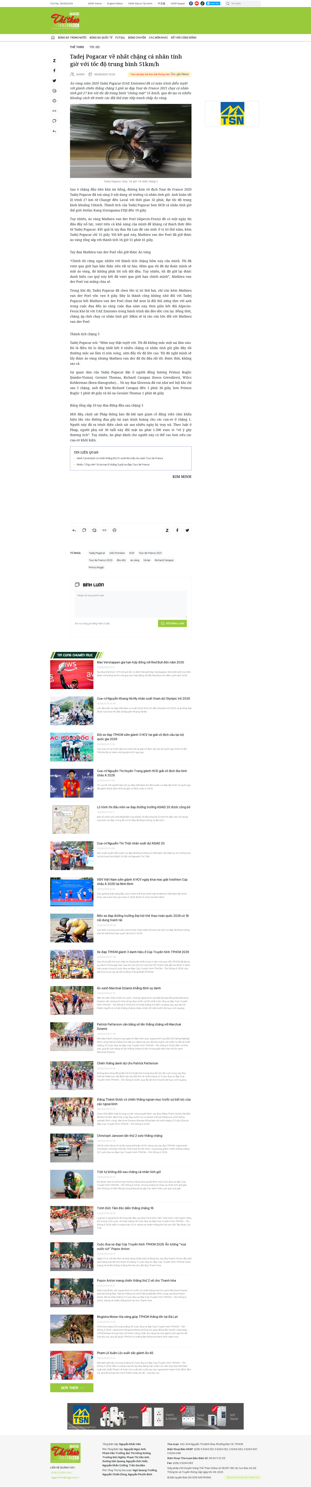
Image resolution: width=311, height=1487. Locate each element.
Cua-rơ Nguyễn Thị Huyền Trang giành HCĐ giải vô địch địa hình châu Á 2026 (142, 773)
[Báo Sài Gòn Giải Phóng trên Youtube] (197, 3)
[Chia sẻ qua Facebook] (54, 70)
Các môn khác (158, 37)
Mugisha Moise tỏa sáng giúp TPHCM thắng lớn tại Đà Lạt (137, 1317)
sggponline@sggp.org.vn (65, 1477)
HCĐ (131, 553)
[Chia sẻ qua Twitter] (54, 81)
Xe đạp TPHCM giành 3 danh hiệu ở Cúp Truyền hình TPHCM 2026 (143, 952)
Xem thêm (69, 1388)
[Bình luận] (54, 121)
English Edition (115, 3)
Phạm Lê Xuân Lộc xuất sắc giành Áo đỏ (125, 1353)
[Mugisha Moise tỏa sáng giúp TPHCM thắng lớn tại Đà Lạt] (71, 1329)
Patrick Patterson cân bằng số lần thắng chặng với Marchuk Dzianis (139, 1026)
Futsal (120, 37)
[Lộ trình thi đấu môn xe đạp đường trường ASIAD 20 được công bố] (71, 819)
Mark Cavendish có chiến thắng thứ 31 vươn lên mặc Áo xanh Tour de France (120, 458)
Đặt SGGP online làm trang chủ (243, 1477)
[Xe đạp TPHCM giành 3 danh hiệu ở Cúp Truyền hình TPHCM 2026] (71, 964)
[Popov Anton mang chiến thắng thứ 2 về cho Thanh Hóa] (71, 1292)
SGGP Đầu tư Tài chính (140, 3)
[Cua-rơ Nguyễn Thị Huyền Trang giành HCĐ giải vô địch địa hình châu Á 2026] (71, 783)
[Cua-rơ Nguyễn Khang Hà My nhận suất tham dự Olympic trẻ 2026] (71, 710)
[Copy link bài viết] (54, 111)
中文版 (161, 3)
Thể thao (77, 47)
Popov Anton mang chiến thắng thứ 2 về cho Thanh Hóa (136, 1280)
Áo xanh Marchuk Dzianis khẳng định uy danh (129, 988)
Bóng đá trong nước (72, 37)
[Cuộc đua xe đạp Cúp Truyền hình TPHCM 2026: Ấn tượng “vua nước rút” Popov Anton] (71, 1256)
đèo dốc (121, 560)
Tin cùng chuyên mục (75, 655)
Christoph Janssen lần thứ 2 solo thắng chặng (129, 1136)
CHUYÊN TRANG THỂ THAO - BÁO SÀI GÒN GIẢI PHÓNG (65, 20)
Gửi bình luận (175, 623)
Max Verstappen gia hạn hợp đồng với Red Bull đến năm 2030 (140, 662)
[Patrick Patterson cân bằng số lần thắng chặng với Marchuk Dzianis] (71, 1036)
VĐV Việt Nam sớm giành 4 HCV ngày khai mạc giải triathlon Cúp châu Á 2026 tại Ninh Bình (142, 882)
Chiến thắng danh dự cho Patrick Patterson (127, 1063)
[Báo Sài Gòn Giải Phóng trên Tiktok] (202, 3)
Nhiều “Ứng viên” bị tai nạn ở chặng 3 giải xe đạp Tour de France (113, 464)
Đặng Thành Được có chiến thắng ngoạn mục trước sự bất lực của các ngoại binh (144, 1102)
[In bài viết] (54, 101)
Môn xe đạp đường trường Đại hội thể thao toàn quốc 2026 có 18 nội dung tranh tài (143, 918)
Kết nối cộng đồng (183, 37)
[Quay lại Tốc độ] (54, 131)
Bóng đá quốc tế (101, 37)
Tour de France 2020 (100, 560)
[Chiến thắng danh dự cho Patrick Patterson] (71, 1075)
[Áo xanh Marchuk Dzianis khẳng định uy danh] (71, 1000)
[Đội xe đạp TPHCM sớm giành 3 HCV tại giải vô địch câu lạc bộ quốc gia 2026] (71, 747)
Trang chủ (53, 37)
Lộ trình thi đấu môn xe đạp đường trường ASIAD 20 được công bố (143, 807)
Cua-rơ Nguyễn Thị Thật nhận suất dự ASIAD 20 (131, 843)
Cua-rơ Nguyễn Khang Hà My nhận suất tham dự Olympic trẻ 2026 (143, 698)
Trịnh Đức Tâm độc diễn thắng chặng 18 (125, 1208)
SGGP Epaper (178, 3)
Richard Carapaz (164, 560)
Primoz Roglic (96, 567)
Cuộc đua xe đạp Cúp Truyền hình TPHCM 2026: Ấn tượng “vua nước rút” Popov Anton (141, 1246)
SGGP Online (95, 3)
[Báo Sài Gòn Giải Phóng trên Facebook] (191, 3)
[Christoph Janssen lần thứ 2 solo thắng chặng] (71, 1148)
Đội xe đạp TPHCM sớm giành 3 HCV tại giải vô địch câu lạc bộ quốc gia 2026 (140, 737)
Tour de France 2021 (150, 553)
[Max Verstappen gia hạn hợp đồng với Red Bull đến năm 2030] (71, 674)
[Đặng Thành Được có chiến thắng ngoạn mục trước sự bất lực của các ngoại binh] (71, 1111)
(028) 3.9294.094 (61, 1472)
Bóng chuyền (137, 37)
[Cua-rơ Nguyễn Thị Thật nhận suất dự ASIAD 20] (71, 855)
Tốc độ (94, 47)
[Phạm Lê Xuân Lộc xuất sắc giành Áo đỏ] (71, 1365)
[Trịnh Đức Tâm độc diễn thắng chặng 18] (71, 1220)
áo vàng (134, 560)
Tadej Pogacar (97, 553)
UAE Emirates (117, 553)
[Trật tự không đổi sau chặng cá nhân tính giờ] (71, 1184)
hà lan (147, 560)
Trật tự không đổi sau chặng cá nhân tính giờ (129, 1172)
